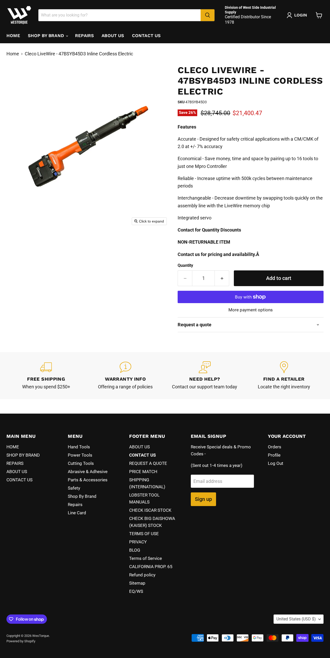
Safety (74, 488)
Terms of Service (145, 558)
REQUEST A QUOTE (148, 463)
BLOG (134, 550)
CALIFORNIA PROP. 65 (150, 566)
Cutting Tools (81, 463)
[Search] (207, 15)
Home (12, 53)
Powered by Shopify (20, 641)
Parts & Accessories (88, 479)
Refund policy (142, 574)
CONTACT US (146, 35)
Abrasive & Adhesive (88, 471)
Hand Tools (79, 446)
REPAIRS (84, 35)
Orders (274, 446)
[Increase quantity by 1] (222, 278)
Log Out (275, 463)
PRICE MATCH (143, 471)
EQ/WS (136, 591)
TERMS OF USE (144, 533)
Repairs (75, 504)
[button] (298, 15)
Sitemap (137, 583)
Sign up (203, 499)
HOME (13, 35)
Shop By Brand (82, 496)
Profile (274, 455)
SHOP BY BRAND (46, 35)
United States (296, 619)
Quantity (185, 265)
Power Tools (80, 455)
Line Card (77, 512)
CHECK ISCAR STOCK (150, 510)
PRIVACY (138, 541)
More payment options (250, 309)
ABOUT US (113, 35)
